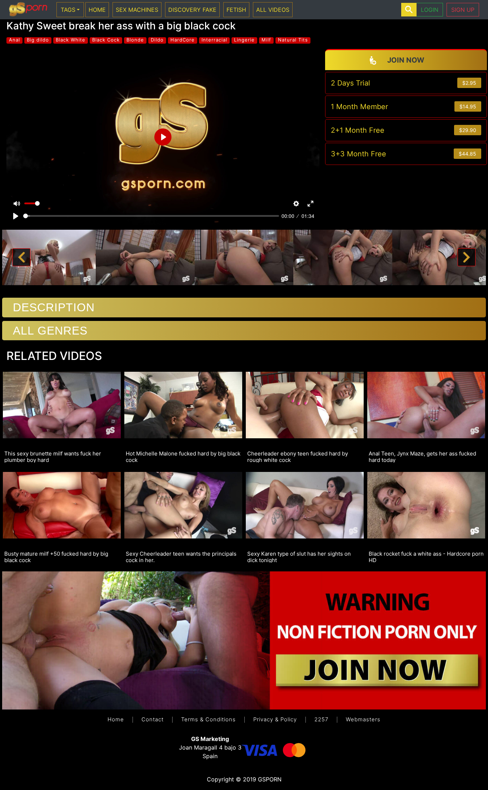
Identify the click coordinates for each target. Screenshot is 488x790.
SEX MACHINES (137, 9)
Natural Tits (293, 40)
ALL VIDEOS (272, 9)
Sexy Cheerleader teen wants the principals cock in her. (181, 557)
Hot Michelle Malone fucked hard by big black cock (183, 456)
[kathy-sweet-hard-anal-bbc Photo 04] (342, 256)
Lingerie (244, 40)
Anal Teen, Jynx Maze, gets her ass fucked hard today (422, 456)
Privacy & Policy (275, 719)
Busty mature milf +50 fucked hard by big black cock (56, 557)
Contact (152, 719)
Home (116, 719)
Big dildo (38, 40)
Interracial (214, 40)
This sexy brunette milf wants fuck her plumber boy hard (52, 456)
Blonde (135, 40)
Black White (70, 40)
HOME (97, 9)
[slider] (151, 216)
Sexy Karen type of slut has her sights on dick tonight (299, 557)
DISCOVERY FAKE (192, 9)
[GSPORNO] (28, 9)
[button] (21, 258)
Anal (14, 40)
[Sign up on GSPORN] (244, 640)
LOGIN (429, 9)
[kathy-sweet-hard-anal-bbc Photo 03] (244, 256)
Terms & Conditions (208, 719)
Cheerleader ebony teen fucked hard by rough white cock (297, 456)
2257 (321, 719)
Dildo (157, 40)
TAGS (68, 9)
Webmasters (363, 719)
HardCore (182, 40)
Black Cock (106, 40)
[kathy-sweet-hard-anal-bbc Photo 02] (145, 256)
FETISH (236, 9)
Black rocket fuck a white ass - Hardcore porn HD (426, 557)
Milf (266, 40)
